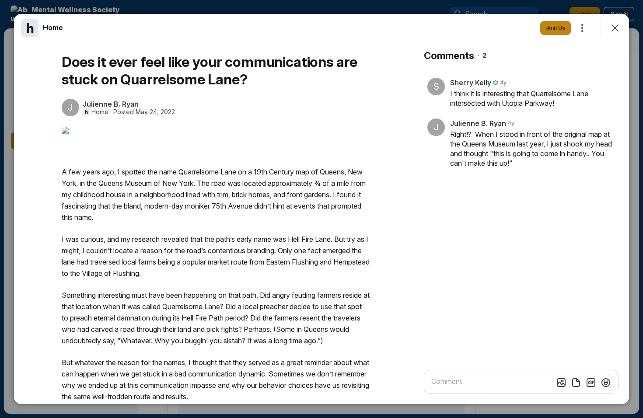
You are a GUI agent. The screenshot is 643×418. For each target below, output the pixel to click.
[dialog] (321, 209)
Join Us (555, 27)
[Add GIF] (591, 383)
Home (99, 111)
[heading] (53, 27)
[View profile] (29, 28)
